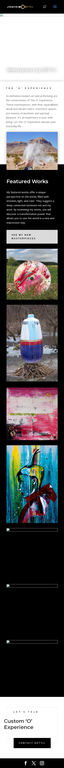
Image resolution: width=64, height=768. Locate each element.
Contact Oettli (32, 743)
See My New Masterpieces (24, 237)
